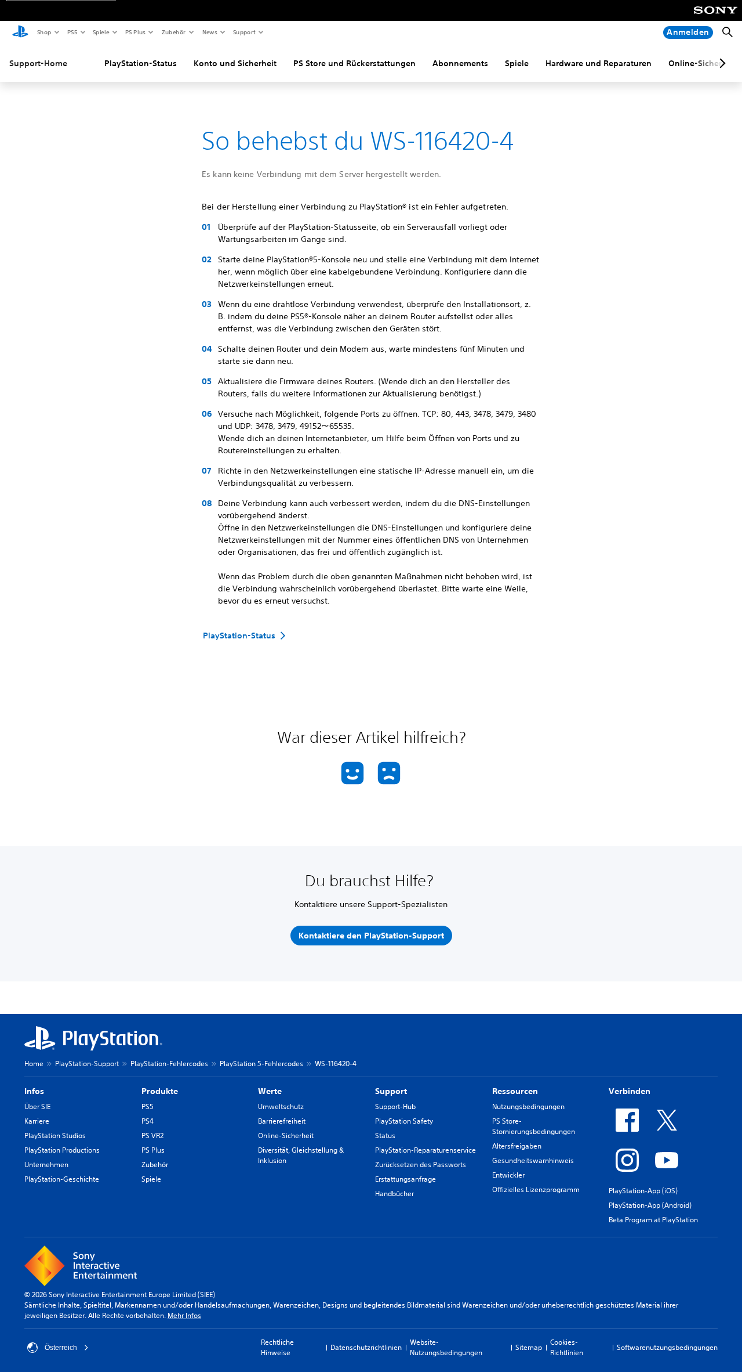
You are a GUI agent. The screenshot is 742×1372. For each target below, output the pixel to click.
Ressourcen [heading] (515, 1091)
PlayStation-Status (140, 63)
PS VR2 (152, 1135)
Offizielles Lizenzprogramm (536, 1189)
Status (385, 1135)
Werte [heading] (270, 1091)
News (209, 32)
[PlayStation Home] (20, 32)
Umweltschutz (281, 1106)
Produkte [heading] (159, 1091)
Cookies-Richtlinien (566, 1347)
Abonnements (460, 63)
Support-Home (38, 63)
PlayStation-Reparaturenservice (425, 1150)
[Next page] (720, 63)
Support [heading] (391, 1091)
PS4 (147, 1121)
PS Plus (135, 32)
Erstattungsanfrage (405, 1179)
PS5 (72, 32)
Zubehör (173, 32)
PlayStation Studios (55, 1135)
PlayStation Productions (62, 1150)
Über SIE (37, 1106)
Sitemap (528, 1347)
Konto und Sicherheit (235, 63)
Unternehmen (46, 1164)
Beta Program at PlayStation (653, 1220)
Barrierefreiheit (281, 1121)
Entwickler (508, 1175)
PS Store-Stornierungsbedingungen (533, 1126)
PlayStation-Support (87, 1063)
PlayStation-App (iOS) (643, 1191)
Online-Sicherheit (286, 1135)
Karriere (36, 1121)
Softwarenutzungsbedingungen (667, 1347)
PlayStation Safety (404, 1121)
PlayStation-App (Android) (650, 1205)
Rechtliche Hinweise (277, 1347)
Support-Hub (395, 1106)
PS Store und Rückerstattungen (354, 63)
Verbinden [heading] (629, 1091)
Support (243, 32)
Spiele (100, 32)
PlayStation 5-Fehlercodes (261, 1063)
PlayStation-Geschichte (61, 1179)
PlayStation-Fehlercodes (169, 1063)
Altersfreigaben (516, 1146)
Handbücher (394, 1193)
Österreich (61, 1348)
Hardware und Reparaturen (598, 63)
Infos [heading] (34, 1091)
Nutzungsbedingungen (528, 1106)
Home (33, 1063)
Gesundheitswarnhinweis (533, 1160)
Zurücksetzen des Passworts (420, 1164)
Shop (44, 32)
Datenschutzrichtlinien (366, 1347)
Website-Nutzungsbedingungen (446, 1347)
